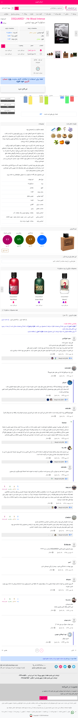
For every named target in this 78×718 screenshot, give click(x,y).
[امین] (74, 562)
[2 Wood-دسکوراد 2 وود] (65, 283)
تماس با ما (4, 712)
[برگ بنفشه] (59, 129)
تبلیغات (28, 712)
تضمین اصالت (62, 712)
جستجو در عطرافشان (56, 8)
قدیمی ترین (13, 320)
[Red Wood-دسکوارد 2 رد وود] (13, 283)
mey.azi (68, 487)
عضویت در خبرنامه (69, 687)
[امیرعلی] (69, 382)
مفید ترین (22, 320)
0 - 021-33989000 (40, 665)
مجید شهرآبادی (66, 338)
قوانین (23, 712)
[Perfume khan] (51, 479)
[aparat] (60, 666)
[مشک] (67, 142)
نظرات (31, 14)
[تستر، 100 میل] (41, 54)
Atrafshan (45, 715)
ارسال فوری (39, 2)
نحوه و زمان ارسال (36, 712)
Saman (64, 423)
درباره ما (10, 712)
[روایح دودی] (64, 129)
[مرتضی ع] (55, 358)
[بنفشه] (70, 129)
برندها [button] (74, 14)
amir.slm (68, 408)
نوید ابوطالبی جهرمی (60, 634)
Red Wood (13, 299)
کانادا (9, 36)
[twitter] (64, 666)
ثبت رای (5, 250)
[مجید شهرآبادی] (74, 338)
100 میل (32, 50)
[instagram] (69, 666)
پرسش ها (16, 712)
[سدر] (64, 136)
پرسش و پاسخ (15, 14)
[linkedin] (56, 666)
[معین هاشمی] (47, 400)
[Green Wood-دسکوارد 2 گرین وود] (39, 283)
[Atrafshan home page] (71, 8)
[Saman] (69, 423)
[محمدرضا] (74, 600)
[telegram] (73, 666)
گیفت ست (39, 14)
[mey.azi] (74, 488)
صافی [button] (66, 14)
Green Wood (39, 299)
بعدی (5, 650)
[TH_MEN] (52, 535)
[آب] (53, 129)
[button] (47, 33)
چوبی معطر (32, 32)
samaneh (68, 368)
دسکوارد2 (9, 32)
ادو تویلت (3, 19)
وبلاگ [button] (25, 14)
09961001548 (22, 675)
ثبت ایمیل (43, 698)
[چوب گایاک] (53, 136)
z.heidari (68, 517)
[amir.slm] (74, 409)
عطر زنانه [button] (48, 14)
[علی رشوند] (51, 400)
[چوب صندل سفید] (59, 136)
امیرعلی (64, 382)
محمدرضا (68, 600)
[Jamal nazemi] (52, 507)
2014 (9, 39)
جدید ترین (5, 320)
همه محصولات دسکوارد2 (10, 310)
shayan (68, 580)
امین (69, 562)
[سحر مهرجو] (74, 620)
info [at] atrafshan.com (10, 665)
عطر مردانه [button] (58, 14)
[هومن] (55, 507)
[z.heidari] (74, 518)
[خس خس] (70, 136)
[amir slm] (51, 442)
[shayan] (74, 580)
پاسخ (60, 354)
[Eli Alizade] (74, 545)
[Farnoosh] (52, 358)
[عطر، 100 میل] (41, 50)
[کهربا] (61, 142)
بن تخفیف (45, 712)
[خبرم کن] (3, 46)
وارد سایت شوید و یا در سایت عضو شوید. (54, 659)
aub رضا (64, 448)
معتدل (38, 39)
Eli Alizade (67, 545)
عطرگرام (6, 14)
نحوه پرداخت (53, 712)
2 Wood (64, 299)
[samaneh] (74, 368)
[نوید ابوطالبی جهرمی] (69, 635)
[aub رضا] (69, 448)
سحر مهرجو (67, 620)
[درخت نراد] (56, 142)
